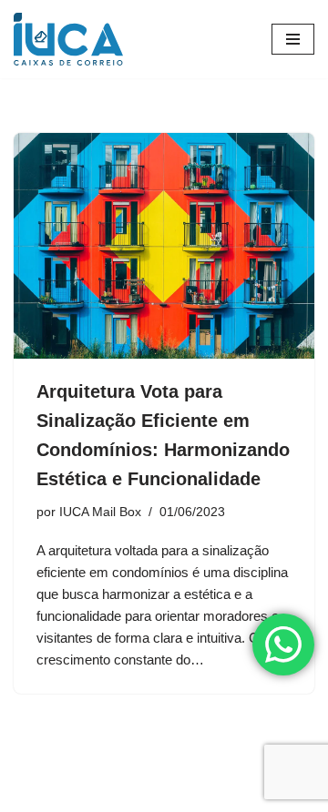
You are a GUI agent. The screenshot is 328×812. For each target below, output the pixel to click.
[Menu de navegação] (293, 39)
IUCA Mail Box (100, 512)
